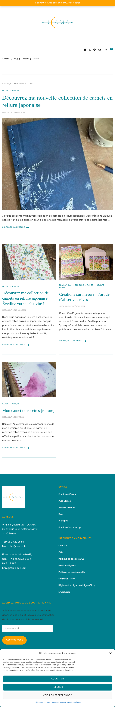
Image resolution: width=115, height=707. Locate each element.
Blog (61, 514)
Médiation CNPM (67, 579)
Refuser (57, 687)
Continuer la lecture (13, 227)
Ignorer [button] (76, 3)
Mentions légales (59, 702)
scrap (62, 288)
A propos (63, 521)
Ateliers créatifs (67, 508)
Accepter (57, 679)
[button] (110, 653)
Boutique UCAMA (67, 494)
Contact (63, 546)
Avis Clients (65, 501)
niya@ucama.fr (17, 546)
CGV (61, 552)
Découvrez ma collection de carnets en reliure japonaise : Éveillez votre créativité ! (26, 298)
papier (5, 91)
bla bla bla (65, 285)
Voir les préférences (57, 695)
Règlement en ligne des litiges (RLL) (77, 585)
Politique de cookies (42, 702)
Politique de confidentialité (72, 572)
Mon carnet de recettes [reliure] (28, 410)
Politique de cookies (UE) (71, 559)
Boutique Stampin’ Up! (70, 528)
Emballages (65, 592)
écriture (79, 285)
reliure (15, 91)
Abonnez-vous (14, 640)
